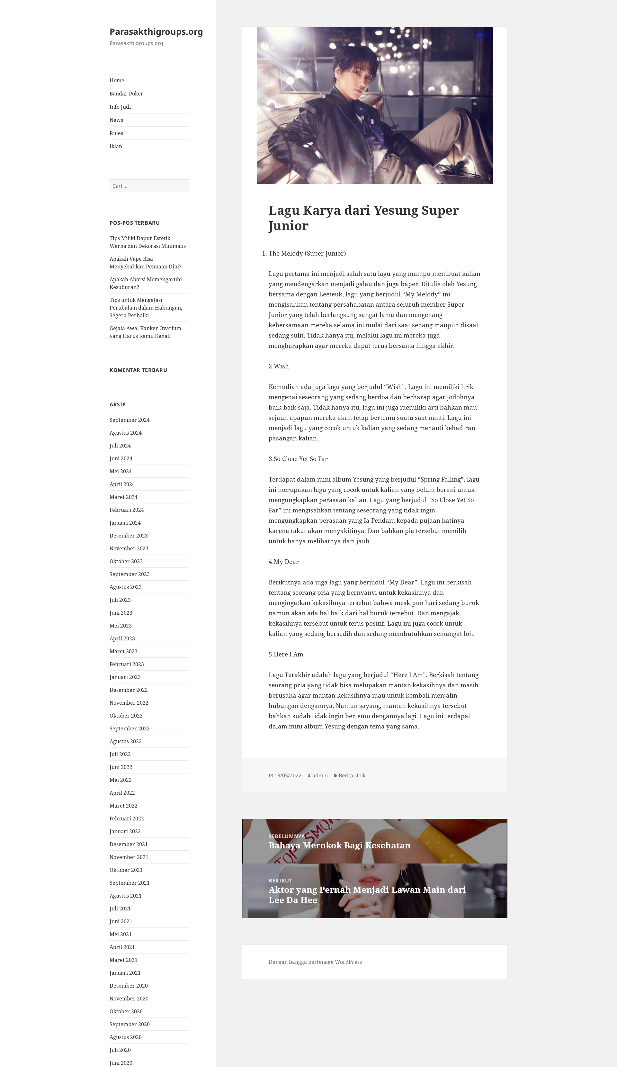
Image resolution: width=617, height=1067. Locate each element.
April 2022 (122, 792)
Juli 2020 (120, 1049)
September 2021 (130, 882)
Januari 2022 (125, 831)
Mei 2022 (121, 779)
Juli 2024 (120, 445)
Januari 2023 (125, 677)
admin (320, 775)
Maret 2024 (124, 497)
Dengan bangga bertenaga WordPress (315, 961)
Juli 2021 (120, 908)
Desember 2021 (129, 844)
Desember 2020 (129, 985)
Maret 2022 (124, 805)
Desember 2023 (129, 535)
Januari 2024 (125, 522)
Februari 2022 (127, 818)
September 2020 (130, 1024)
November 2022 (129, 702)
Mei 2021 (121, 934)
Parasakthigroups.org (156, 32)
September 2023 (130, 574)
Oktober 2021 (126, 869)
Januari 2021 (125, 972)
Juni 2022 (121, 767)
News (116, 119)
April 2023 (122, 638)
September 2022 (130, 728)
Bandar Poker (126, 93)
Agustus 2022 (126, 741)
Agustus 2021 (126, 895)
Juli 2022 (120, 754)
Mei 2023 (121, 625)
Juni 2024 (121, 458)
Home (117, 80)
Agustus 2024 (126, 432)
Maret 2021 (124, 959)
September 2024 (130, 419)
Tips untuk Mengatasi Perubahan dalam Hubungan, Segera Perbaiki (146, 307)
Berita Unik (352, 775)
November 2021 (129, 857)
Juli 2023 (120, 599)
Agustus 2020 (126, 1037)
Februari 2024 (127, 509)
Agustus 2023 (126, 587)
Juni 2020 (121, 1062)
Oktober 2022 (126, 715)
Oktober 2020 (126, 1011)
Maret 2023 (124, 651)
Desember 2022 (129, 689)
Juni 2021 (121, 921)
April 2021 (122, 947)
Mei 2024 (121, 471)
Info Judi (120, 106)
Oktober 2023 (126, 561)
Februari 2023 (127, 664)
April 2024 (122, 484)
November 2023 (129, 548)
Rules (116, 133)
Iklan (116, 146)
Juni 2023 (121, 612)
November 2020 (129, 998)
